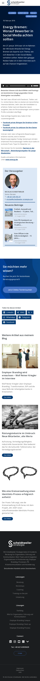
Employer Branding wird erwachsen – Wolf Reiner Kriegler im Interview (19, 375)
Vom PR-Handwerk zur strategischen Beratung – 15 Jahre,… (24, 222)
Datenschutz (20, 670)
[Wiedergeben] (3, 86)
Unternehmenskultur (20, 214)
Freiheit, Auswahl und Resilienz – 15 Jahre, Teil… (24, 210)
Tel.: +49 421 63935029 (20, 647)
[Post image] (9, 212)
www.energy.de (11, 159)
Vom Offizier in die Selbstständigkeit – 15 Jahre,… (23, 235)
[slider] (36, 85)
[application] (20, 86)
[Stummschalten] (32, 86)
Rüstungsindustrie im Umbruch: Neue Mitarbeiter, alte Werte (18, 435)
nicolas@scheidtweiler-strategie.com (19, 199)
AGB (20, 672)
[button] (8, 312)
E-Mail (20, 653)
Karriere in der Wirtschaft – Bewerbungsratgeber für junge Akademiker (18, 150)
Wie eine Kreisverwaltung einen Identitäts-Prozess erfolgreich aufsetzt (18, 494)
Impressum (20, 668)
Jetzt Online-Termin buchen (20, 290)
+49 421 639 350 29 (13, 197)
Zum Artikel (7, 397)
